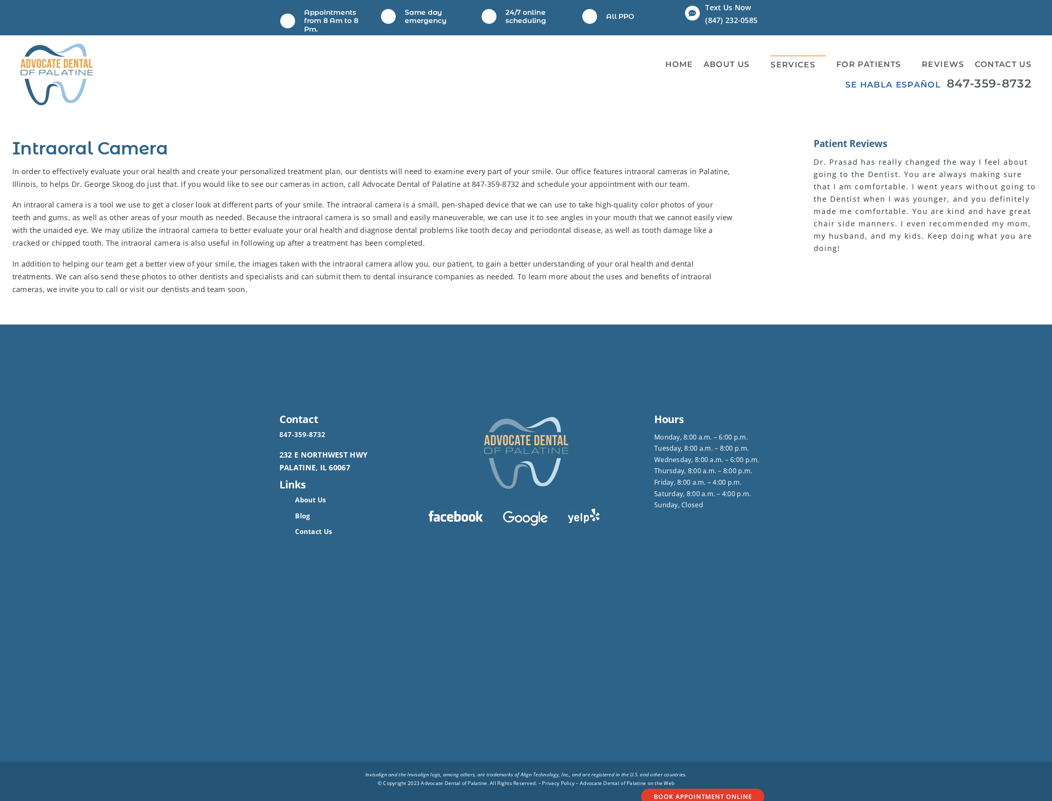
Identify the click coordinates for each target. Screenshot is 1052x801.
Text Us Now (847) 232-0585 (731, 13)
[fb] (456, 513)
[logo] (57, 47)
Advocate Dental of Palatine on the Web (627, 783)
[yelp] (584, 511)
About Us (310, 499)
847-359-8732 (989, 83)
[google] (526, 513)
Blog (302, 515)
